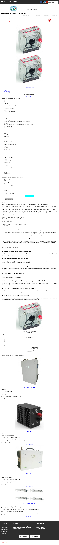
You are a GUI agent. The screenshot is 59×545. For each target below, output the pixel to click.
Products (5, 90)
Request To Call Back (29, 87)
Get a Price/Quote (29, 96)
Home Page (26, 15)
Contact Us (54, 15)
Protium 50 (29, 431)
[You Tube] (47, 2)
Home (5, 88)
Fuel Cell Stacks (7, 91)
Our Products (45, 15)
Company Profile (35, 15)
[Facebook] (41, 2)
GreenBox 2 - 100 (29, 473)
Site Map (4, 533)
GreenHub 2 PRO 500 (29, 387)
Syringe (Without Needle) (29, 503)
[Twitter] (43, 2)
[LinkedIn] (45, 2)
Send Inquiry (30, 85)
